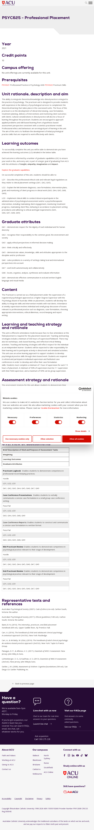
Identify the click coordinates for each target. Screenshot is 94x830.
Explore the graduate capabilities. (16, 170)
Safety (48, 798)
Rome (46, 763)
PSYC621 (6, 85)
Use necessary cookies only (17, 439)
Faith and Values (9, 755)
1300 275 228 (44, 739)
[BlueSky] (86, 755)
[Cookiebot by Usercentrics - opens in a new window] (80, 389)
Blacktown (37, 760)
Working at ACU (8, 760)
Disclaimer (29, 798)
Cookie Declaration (50, 408)
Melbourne (37, 774)
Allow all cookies (77, 439)
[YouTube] (77, 755)
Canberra (36, 769)
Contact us (6, 769)
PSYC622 (49, 85)
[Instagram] (69, 755)
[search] (86, 3)
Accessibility (6, 798)
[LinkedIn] (73, 755)
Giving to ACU (8, 764)
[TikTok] (82, 755)
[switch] (35, 422)
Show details (80, 431)
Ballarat (36, 755)
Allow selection (47, 439)
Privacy (39, 798)
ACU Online (48, 772)
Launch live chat (40, 724)
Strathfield (48, 767)
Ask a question (41, 736)
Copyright (18, 798)
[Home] (12, 6)
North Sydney (47, 757)
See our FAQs (71, 726)
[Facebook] (64, 755)
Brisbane (36, 764)
